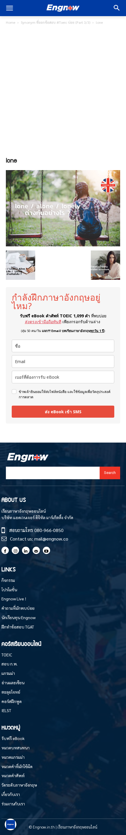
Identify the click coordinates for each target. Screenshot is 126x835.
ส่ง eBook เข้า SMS (63, 411)
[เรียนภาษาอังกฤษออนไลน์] (63, 8)
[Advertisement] (63, 92)
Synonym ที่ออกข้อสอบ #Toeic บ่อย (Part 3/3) (55, 22)
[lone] (63, 244)
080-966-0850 (49, 530)
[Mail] (36, 550)
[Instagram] (15, 550)
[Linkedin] (25, 550)
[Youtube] (46, 550)
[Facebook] (5, 550)
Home (10, 22)
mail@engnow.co (51, 539)
